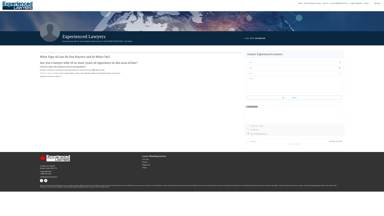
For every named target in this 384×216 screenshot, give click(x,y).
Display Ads (146, 165)
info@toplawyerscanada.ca (48, 177)
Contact (366, 3)
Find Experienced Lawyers (312, 3)
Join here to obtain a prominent (49, 73)
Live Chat (145, 159)
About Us (325, 3)
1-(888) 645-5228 (45, 173)
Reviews (145, 162)
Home (300, 3)
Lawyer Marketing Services (339, 3)
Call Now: (255, 38)
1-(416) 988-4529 (45, 171)
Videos (144, 167)
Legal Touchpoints (356, 3)
